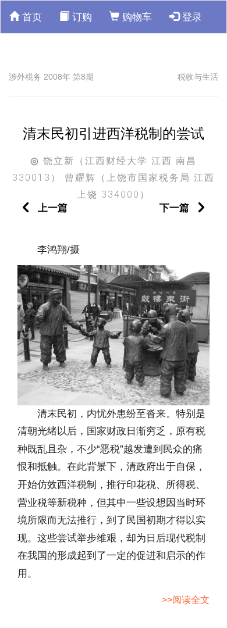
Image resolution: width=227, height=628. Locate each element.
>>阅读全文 (186, 600)
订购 (80, 17)
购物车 (135, 17)
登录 (190, 17)
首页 (30, 17)
